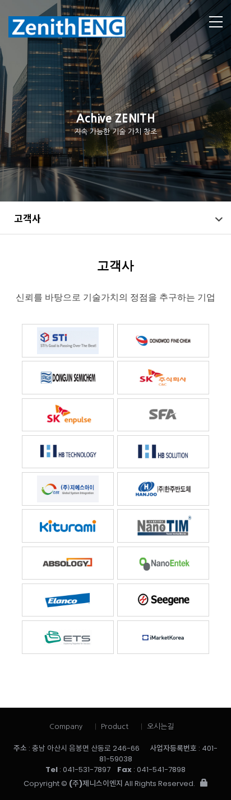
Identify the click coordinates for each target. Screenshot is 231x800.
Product (114, 726)
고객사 (27, 218)
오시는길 (160, 726)
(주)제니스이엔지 (92, 26)
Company (65, 726)
